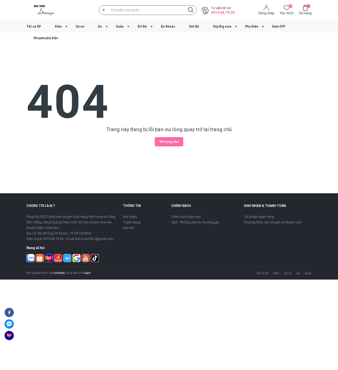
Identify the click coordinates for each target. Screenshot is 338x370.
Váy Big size (222, 26)
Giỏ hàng (305, 13)
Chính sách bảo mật (186, 217)
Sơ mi (80, 26)
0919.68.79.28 (223, 12)
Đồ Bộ (142, 26)
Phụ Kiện (251, 26)
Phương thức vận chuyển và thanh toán (273, 222)
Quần (120, 26)
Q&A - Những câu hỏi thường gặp (195, 222)
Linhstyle (59, 273)
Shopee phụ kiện (45, 38)
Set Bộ (194, 26)
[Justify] (191, 10)
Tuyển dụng (131, 222)
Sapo (87, 273)
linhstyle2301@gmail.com (94, 239)
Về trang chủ (169, 142)
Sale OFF (278, 26)
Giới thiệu (130, 217)
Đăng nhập (266, 13)
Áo (100, 26)
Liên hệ (128, 228)
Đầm (58, 26)
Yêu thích (287, 13)
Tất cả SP (33, 26)
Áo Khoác (168, 26)
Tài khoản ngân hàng (259, 217)
